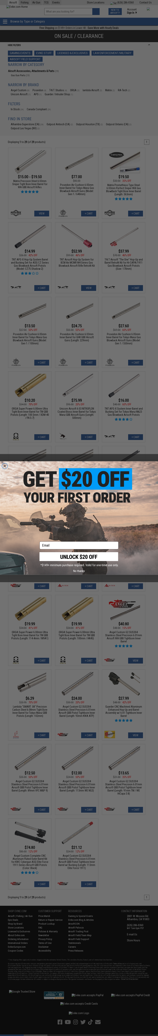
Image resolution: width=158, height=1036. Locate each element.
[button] (79, 559)
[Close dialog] (5, 466)
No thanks (79, 571)
